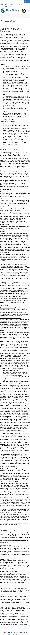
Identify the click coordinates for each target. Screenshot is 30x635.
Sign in (27, 1)
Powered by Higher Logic (15, 634)
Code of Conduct (11, 4)
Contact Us (19, 4)
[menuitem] (3, 4)
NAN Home (3, 4)
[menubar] (15, 5)
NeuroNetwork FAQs (6, 6)
